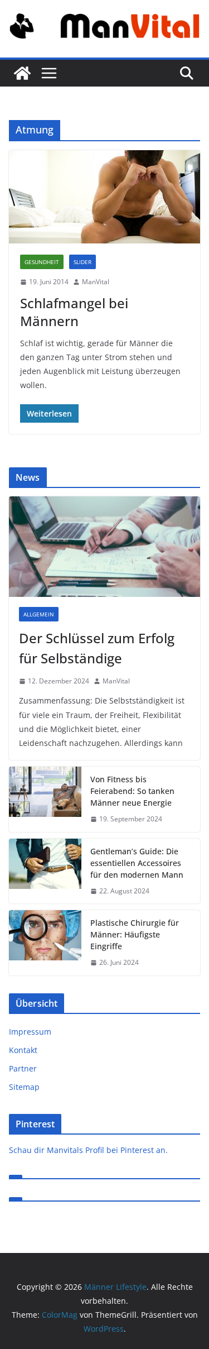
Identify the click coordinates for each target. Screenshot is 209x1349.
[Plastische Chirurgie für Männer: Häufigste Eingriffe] (45, 942)
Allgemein (38, 614)
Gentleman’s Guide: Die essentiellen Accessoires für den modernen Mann (136, 863)
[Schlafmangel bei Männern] (104, 196)
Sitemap (24, 1087)
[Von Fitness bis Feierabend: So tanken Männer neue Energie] (45, 799)
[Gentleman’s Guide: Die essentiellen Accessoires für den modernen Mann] (45, 871)
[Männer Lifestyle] (22, 73)
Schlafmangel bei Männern (74, 311)
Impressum (30, 1031)
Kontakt (23, 1050)
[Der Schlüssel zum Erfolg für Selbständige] (104, 546)
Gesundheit (42, 262)
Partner (23, 1068)
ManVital (95, 281)
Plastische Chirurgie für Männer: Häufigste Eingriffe (134, 934)
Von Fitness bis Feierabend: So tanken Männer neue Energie (132, 791)
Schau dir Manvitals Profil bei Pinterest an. (88, 1150)
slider (82, 262)
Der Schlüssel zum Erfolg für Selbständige (96, 648)
